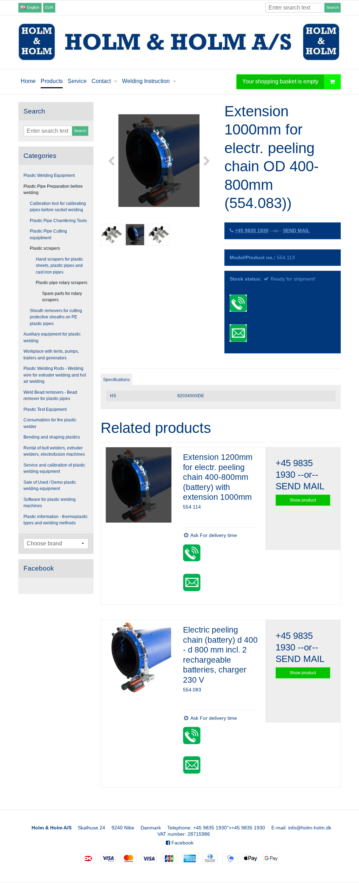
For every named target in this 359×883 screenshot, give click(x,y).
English (32, 7)
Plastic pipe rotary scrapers (61, 282)
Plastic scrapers (45, 248)
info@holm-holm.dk (309, 827)
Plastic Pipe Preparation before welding (53, 189)
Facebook (182, 843)
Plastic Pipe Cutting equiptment (48, 234)
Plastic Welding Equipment (49, 175)
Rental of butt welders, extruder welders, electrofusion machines (54, 451)
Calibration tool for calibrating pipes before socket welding (58, 206)
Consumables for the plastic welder (49, 423)
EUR (49, 7)
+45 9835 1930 (252, 230)
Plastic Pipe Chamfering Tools (58, 220)
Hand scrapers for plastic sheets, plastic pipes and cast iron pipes (59, 266)
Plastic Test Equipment (45, 409)
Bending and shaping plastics (51, 437)
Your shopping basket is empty (280, 81)
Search (332, 7)
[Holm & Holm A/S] (179, 42)
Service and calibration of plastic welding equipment (54, 468)
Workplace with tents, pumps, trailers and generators (51, 354)
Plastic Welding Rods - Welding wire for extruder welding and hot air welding (54, 375)
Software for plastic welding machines (49, 502)
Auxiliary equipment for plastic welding (52, 337)
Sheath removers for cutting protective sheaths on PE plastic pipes (56, 317)
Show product (303, 500)
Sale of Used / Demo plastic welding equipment (49, 485)
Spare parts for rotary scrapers (62, 296)
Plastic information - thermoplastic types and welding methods (55, 519)
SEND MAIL (296, 230)
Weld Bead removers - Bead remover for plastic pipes (50, 395)
